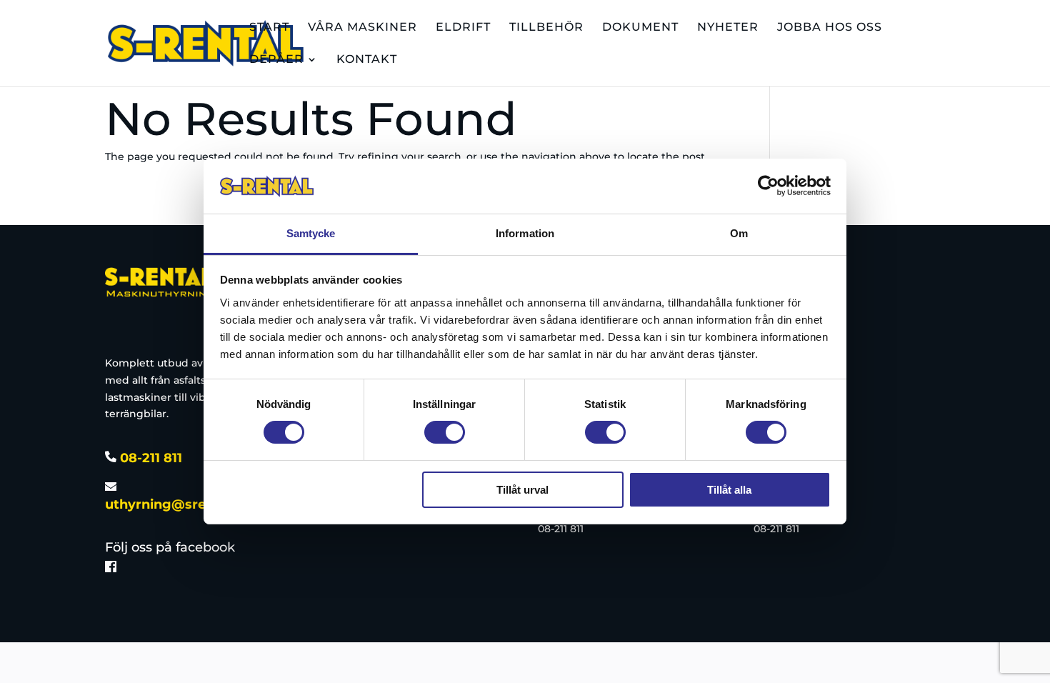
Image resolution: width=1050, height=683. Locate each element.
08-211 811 (149, 458)
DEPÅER (276, 60)
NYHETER (728, 28)
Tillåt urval (522, 490)
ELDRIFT (463, 28)
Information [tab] (525, 233)
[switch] (444, 432)
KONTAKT (366, 60)
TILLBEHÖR (546, 28)
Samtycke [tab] (311, 233)
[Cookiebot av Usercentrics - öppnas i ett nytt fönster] (768, 185)
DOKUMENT (640, 28)
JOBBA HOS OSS (829, 28)
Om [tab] (739, 233)
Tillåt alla (729, 490)
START (269, 28)
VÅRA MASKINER (362, 28)
